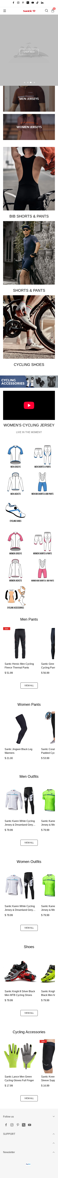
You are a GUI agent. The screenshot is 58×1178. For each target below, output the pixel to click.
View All (29, 685)
